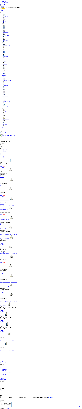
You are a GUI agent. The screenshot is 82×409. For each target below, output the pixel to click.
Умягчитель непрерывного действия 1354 (4, 286)
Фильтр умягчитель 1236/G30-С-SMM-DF (4, 238)
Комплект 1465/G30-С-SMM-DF (3, 305)
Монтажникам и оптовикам (5, 2)
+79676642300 (5, 379)
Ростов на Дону (2, 390)
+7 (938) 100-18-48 (2, 6)
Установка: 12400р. (2, 175)
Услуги (2, 127)
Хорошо (6, 406)
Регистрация (2, 4)
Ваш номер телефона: (11, 397)
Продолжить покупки (6, 408)
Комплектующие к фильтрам (5, 96)
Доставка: (1, 166)
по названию (3, 157)
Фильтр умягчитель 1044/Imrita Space (4, 209)
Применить (1, 149)
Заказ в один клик (2, 167)
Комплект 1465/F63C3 (2, 325)
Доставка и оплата (4, 1)
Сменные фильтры (4, 75)
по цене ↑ (3, 156)
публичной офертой (50, 397)
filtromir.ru (3, 150)
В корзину (1, 176)
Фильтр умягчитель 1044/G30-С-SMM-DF (4, 219)
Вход (0, 4)
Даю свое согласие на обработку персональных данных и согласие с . (43, 397)
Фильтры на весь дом (4, 151)
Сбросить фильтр (5, 149)
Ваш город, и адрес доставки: (22, 397)
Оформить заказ (2, 400)
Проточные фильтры (4, 24)
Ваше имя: (1, 397)
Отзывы (2, 371)
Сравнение (1, 10)
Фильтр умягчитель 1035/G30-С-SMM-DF (4, 200)
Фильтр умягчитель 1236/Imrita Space (4, 228)
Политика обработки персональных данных (6, 372)
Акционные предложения (4, 369)
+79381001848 (1, 379)
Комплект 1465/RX (2, 315)
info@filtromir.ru (2, 378)
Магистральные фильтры (4, 375)
